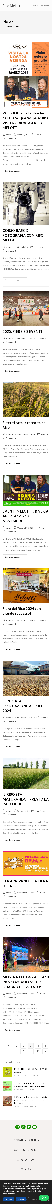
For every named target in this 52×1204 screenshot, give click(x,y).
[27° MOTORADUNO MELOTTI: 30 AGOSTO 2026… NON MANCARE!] (7, 1086)
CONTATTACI (26, 1160)
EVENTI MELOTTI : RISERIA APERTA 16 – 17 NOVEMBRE (25, 516)
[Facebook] (17, 1127)
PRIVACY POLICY (26, 1140)
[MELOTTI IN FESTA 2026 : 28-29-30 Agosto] (7, 1072)
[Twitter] (29, 1127)
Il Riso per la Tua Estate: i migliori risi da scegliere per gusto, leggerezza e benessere (30, 1100)
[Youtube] (34, 1127)
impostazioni (9, 1194)
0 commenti (11, 138)
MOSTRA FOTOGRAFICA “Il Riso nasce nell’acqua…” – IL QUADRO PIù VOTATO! (26, 982)
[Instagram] (23, 1127)
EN (29, 1169)
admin (8, 134)
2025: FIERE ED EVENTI (22, 331)
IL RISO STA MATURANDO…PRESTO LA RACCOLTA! (26, 799)
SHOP (36, 5)
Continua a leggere (14, 171)
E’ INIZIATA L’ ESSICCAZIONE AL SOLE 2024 (23, 706)
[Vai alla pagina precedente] (8, 1045)
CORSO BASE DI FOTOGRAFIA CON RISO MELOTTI (23, 235)
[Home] (3, 27)
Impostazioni (36, 1199)
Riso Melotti (12, 5)
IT (21, 1169)
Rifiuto (21, 1199)
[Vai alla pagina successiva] (45, 1051)
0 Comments (33, 1075)
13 (38, 1051)
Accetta (9, 1199)
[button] (44, 1198)
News (38, 134)
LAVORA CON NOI (26, 1150)
